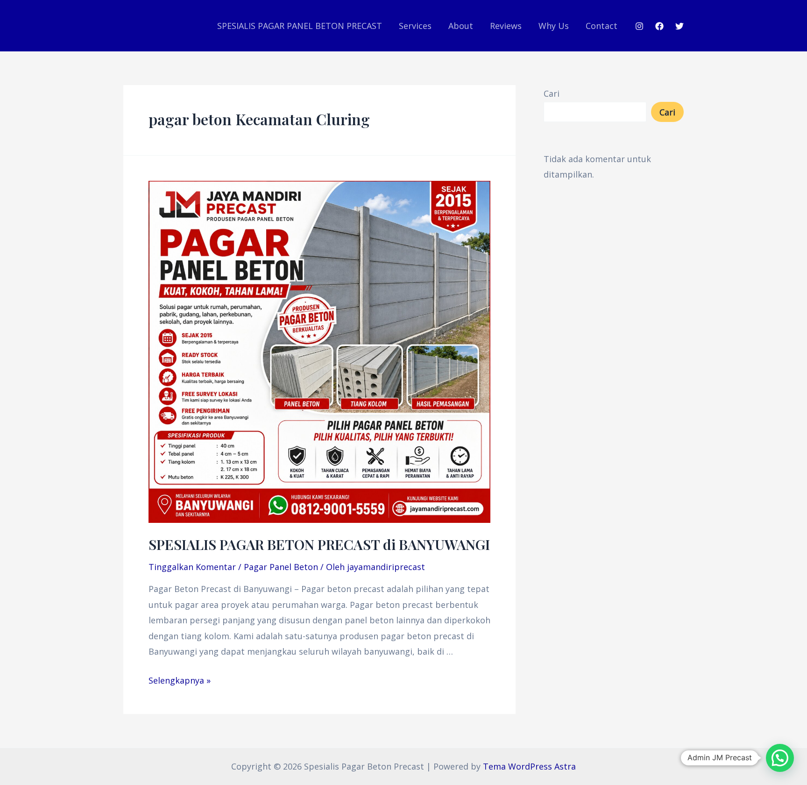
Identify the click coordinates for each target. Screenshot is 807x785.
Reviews (506, 25)
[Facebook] (659, 26)
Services (415, 25)
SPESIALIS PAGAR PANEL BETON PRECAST (299, 25)
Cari (551, 93)
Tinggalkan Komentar (192, 566)
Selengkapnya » (180, 680)
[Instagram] (639, 26)
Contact (601, 25)
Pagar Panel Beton (281, 566)
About (460, 25)
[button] (780, 758)
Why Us (553, 25)
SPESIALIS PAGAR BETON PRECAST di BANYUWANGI (319, 544)
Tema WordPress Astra (529, 766)
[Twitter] (679, 26)
